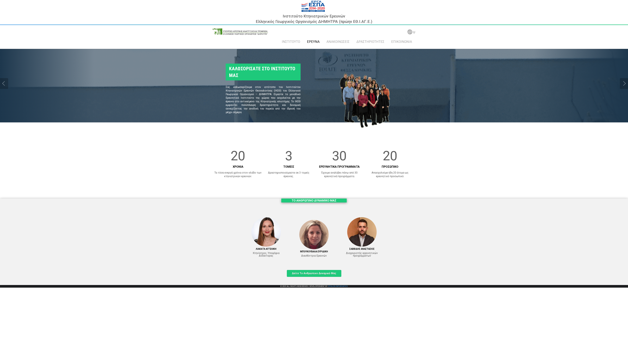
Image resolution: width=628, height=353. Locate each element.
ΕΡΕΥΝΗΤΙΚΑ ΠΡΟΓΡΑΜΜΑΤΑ (339, 166)
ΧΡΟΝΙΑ (238, 166)
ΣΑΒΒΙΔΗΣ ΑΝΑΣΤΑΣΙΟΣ (362, 249)
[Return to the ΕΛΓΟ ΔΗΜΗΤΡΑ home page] (240, 31)
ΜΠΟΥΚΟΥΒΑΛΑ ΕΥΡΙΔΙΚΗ (314, 251)
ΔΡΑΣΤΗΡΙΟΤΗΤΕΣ (370, 42)
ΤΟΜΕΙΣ (288, 166)
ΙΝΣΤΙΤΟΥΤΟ (291, 42)
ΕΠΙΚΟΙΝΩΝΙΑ (401, 42)
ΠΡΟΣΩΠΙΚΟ (390, 166)
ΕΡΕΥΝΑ (313, 42)
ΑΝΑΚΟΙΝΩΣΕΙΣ (337, 42)
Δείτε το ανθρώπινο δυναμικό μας (314, 273)
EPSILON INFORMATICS (338, 286)
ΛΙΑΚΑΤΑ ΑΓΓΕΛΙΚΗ (266, 249)
